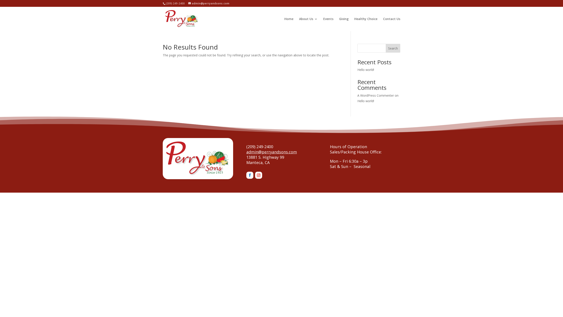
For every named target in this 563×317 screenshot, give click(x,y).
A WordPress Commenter (375, 95)
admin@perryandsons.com (271, 152)
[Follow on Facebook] (249, 175)
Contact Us (391, 19)
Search (393, 48)
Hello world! (365, 70)
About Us (306, 19)
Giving (344, 19)
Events (328, 19)
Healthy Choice (365, 19)
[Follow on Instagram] (258, 175)
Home (288, 19)
